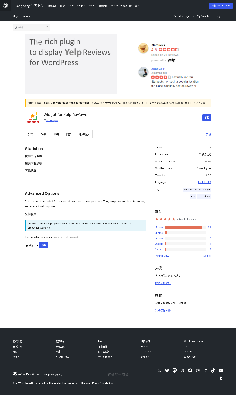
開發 (68, 134)
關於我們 (17, 341)
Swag (145, 356)
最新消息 (17, 346)
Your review (162, 255)
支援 (208, 134)
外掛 (58, 351)
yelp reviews (203, 196)
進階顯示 (84, 134)
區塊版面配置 (62, 356)
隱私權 (16, 356)
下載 (207, 117)
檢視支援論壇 (163, 283)
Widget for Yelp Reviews (65, 114)
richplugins (52, 120)
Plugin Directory (21, 16)
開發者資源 (103, 351)
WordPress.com (193, 341)
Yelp (193, 196)
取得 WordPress (221, 5)
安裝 (56, 134)
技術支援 (102, 346)
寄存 (15, 351)
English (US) (204, 182)
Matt (187, 346)
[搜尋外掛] (47, 27)
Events (144, 346)
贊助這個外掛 (163, 310)
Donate (146, 351)
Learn (101, 341)
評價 (43, 134)
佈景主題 (60, 346)
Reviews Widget (202, 189)
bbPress (189, 351)
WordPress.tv (106, 356)
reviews (188, 189)
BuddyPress (191, 356)
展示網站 (60, 341)
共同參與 (145, 341)
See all (207, 255)
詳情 (30, 134)
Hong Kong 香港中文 (53, 374)
